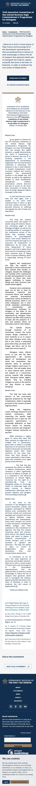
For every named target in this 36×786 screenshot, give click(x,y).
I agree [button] (6, 782)
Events (18, 697)
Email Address (10, 735)
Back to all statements (16, 666)
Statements (13, 32)
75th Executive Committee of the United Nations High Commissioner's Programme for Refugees (17, 34)
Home (4, 32)
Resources (18, 701)
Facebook (16, 706)
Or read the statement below (18, 85)
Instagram (20, 706)
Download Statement (18, 78)
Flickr (25, 706)
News (18, 694)
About (18, 687)
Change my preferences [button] (19, 782)
